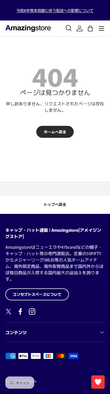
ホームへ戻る (55, 131)
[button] (90, 28)
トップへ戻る (55, 204)
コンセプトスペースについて (37, 294)
